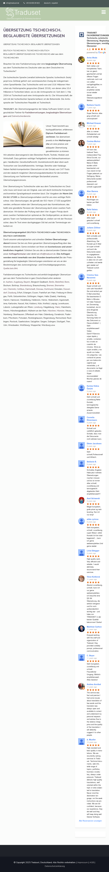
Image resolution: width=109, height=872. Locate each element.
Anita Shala (92, 57)
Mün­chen (52, 310)
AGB (91, 862)
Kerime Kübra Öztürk (93, 387)
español (55, 3)
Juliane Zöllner (93, 227)
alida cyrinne (92, 519)
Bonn (66, 281)
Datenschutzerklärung (55, 866)
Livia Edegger (93, 550)
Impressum (82, 862)
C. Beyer (90, 655)
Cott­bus (20, 289)
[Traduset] (23, 14)
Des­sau (39, 289)
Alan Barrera (92, 191)
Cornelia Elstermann (92, 418)
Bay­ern (27, 281)
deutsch (47, 3)
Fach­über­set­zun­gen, (35, 112)
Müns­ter (60, 310)
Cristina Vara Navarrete (92, 276)
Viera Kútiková (93, 576)
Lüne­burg (38, 307)
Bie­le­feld (59, 281)
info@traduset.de (12, 3)
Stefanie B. (92, 461)
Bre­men (50, 285)
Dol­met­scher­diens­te (21, 116)
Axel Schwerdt (93, 498)
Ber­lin (51, 281)
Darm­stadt (30, 289)
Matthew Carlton (94, 626)
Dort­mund (48, 289)
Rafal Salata (92, 209)
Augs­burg (18, 281)
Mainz (57, 307)
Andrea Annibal (94, 684)
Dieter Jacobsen (94, 443)
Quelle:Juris (10, 268)
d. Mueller (91, 739)
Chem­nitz (12, 289)
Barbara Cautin (93, 105)
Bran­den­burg (26, 285)
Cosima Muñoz (93, 141)
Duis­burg (12, 292)
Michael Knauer (94, 123)
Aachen (9, 281)
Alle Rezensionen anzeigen (90, 820)
